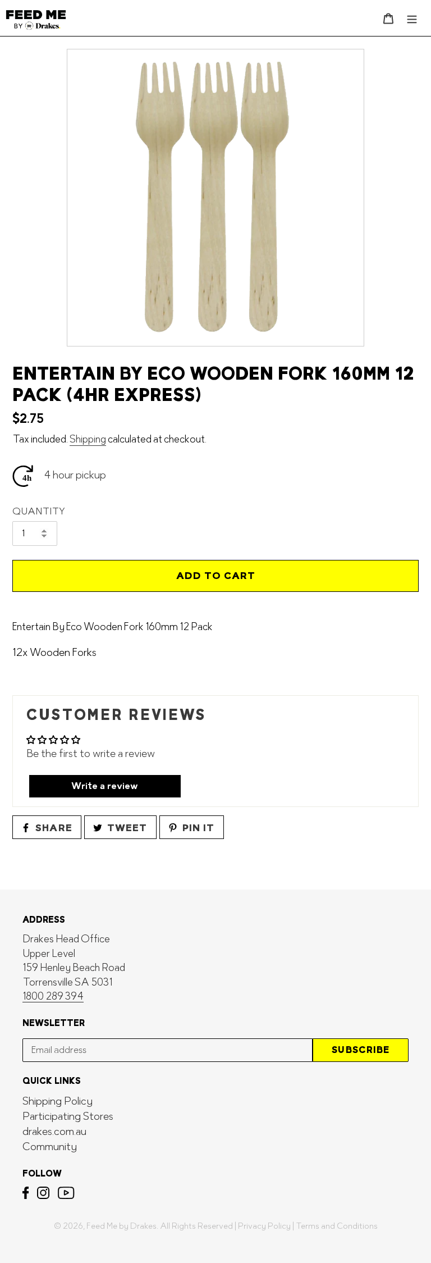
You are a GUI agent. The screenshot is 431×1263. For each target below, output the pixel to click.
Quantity (38, 512)
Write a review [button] (104, 786)
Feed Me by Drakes (121, 1226)
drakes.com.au (54, 1132)
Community (49, 1147)
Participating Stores (67, 1117)
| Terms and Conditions (335, 1226)
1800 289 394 (53, 996)
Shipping (88, 439)
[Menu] (412, 17)
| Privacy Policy (262, 1226)
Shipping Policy (57, 1101)
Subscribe (360, 1050)
